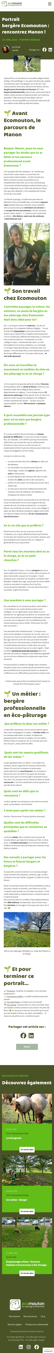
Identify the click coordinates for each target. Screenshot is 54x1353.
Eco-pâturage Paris (16, 1340)
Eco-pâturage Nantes (15, 1337)
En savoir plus (27, 1149)
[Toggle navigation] (49, 4)
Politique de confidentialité (36, 1325)
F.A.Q (43, 1316)
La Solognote (13, 1138)
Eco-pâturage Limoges (35, 1340)
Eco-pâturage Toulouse (36, 1337)
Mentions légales (15, 1325)
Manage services (48, 1349)
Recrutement (14, 1316)
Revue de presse (30, 1316)
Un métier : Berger (16, 1200)
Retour (27, 1047)
